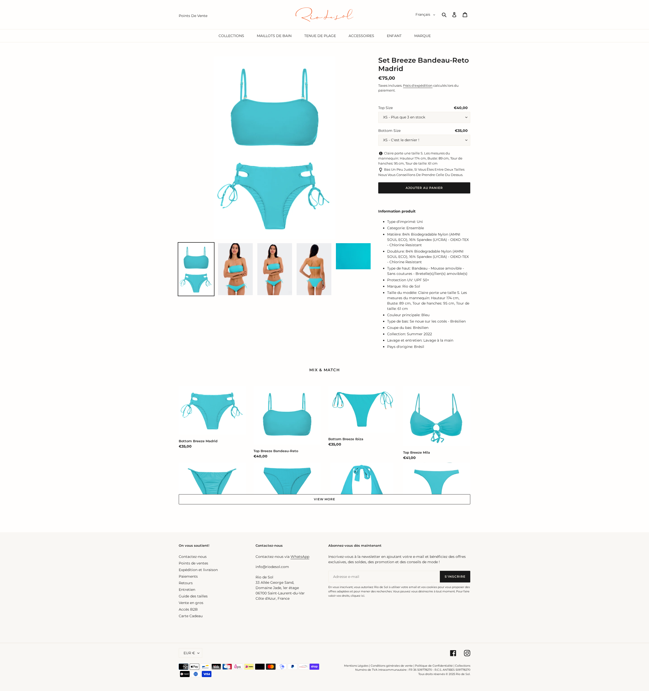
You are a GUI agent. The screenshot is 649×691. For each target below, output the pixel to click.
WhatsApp (300, 556)
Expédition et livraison (198, 570)
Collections (462, 665)
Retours (186, 583)
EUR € (189, 653)
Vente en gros (191, 602)
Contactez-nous (193, 556)
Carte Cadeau (191, 616)
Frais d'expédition (417, 85)
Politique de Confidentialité (434, 665)
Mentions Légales (356, 665)
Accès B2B (188, 609)
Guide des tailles (193, 596)
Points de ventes (193, 563)
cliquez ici (357, 595)
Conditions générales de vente (392, 665)
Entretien (187, 589)
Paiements (188, 576)
